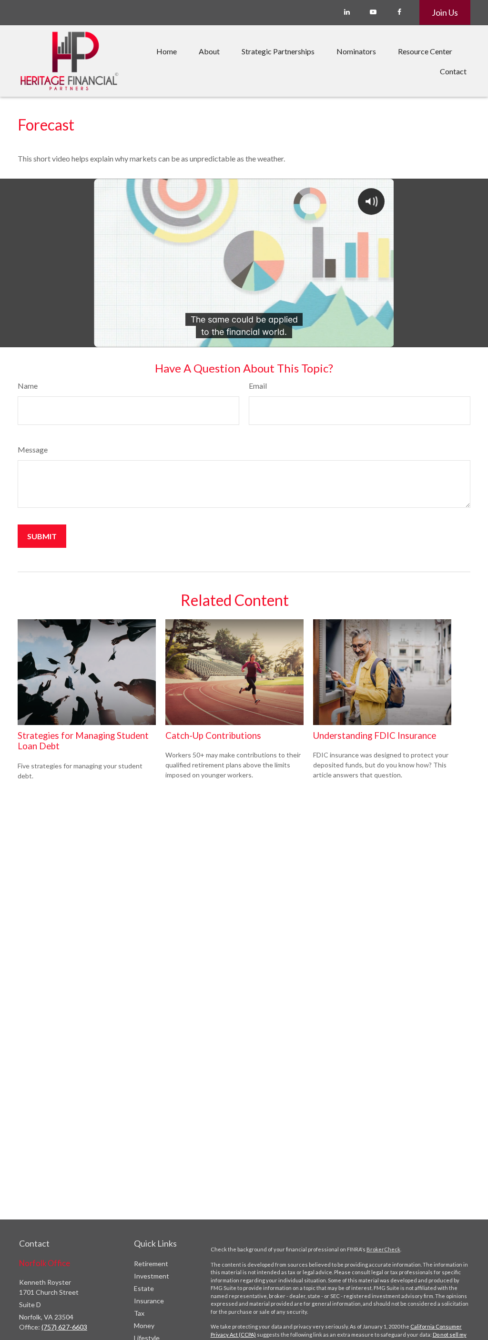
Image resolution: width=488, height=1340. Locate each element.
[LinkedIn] (346, 12)
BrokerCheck (383, 1249)
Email (258, 385)
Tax (139, 1313)
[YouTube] (373, 12)
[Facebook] (399, 12)
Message (33, 449)
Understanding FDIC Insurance (374, 735)
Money (144, 1325)
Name (28, 385)
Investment (151, 1276)
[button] (166, 51)
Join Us (445, 12)
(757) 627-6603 (64, 1327)
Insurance (149, 1301)
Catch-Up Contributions (213, 735)
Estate (144, 1288)
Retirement (151, 1263)
